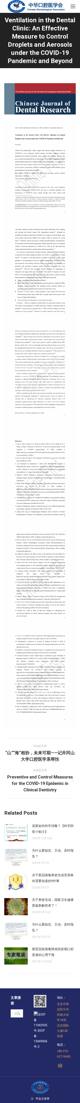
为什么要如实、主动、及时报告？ (53, 853)
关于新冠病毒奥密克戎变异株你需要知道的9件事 (53, 878)
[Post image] (16, 832)
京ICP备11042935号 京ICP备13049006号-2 (40, 1030)
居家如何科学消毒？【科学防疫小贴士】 (53, 829)
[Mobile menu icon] (73, 6)
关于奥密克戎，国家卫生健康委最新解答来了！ (53, 903)
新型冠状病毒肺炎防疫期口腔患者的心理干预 (53, 952)
